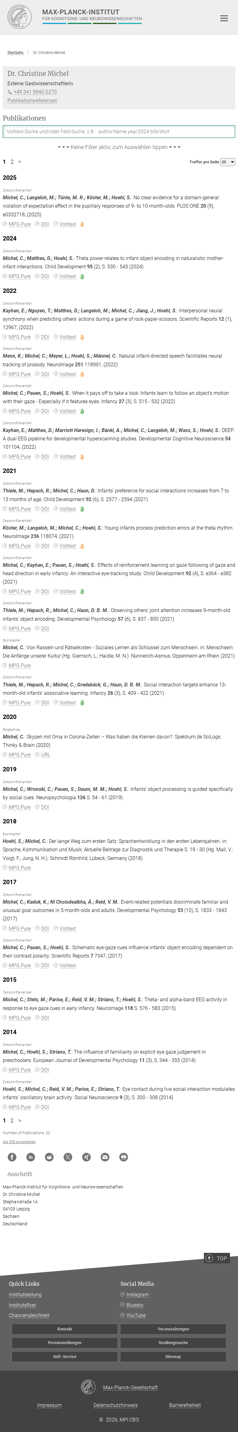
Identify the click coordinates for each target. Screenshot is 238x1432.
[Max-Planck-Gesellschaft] (92, 1387)
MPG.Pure (20, 224)
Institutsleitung (25, 1295)
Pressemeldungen (65, 1342)
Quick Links (24, 1284)
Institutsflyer (22, 1305)
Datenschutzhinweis (116, 1405)
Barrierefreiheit (185, 1405)
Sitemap (173, 1356)
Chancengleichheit (29, 1315)
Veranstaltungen (173, 1329)
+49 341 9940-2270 (35, 92)
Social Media (137, 1284)
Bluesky (134, 1305)
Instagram (137, 1295)
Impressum (49, 1405)
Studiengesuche (173, 1342)
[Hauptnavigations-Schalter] (224, 18)
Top (222, 1258)
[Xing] (86, 1157)
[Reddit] (49, 1157)
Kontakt (64, 1329)
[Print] (123, 1157)
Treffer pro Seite (204, 162)
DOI (45, 224)
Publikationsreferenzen (32, 101)
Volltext (68, 224)
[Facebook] (12, 1157)
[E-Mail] (105, 1157)
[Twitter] (68, 1157)
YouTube (136, 1315)
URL (45, 755)
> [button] (19, 162)
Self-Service (65, 1356)
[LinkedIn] (30, 1157)
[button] (119, 147)
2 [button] (12, 162)
